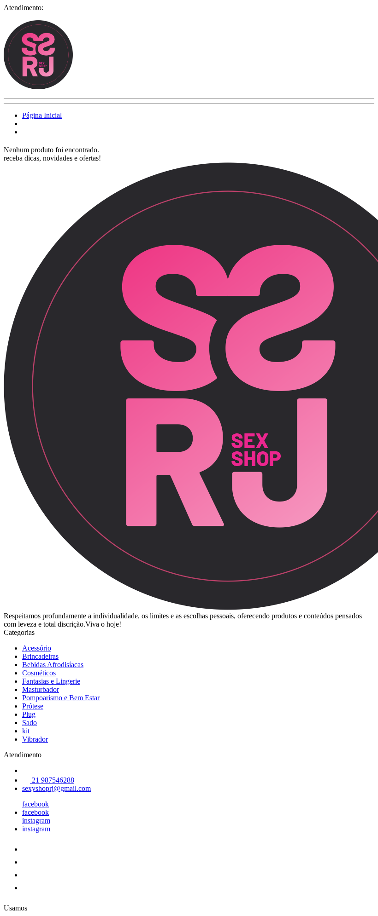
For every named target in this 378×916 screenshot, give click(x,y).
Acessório (36, 648)
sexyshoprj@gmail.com (56, 788)
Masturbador (40, 689)
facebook (35, 804)
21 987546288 (52, 780)
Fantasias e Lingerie (51, 681)
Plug (28, 714)
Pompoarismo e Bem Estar (61, 698)
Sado (29, 722)
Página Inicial (42, 115)
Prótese (32, 706)
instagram (36, 820)
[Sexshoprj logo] (38, 87)
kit (26, 731)
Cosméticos (39, 673)
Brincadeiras (40, 656)
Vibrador (35, 739)
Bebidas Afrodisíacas (52, 664)
